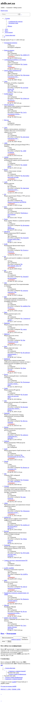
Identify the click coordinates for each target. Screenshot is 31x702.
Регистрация (11, 633)
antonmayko (11, 228)
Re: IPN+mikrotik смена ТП (15, 264)
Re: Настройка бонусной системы (18, 176)
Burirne (10, 410)
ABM (5, 143)
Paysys (6, 374)
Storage (6, 461)
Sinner (9, 166)
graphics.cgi (7, 517)
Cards (5, 182)
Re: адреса (24, 329)
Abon (5, 127)
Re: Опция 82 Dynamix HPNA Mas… (18, 238)
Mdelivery (7, 334)
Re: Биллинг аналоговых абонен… (18, 407)
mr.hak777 (10, 528)
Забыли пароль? (16, 639)
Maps (5, 312)
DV (5, 194)
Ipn (5, 256)
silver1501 (10, 628)
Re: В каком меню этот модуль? (18, 395)
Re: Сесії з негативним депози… (17, 113)
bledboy (10, 355)
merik (9, 385)
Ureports (6, 486)
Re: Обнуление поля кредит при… (18, 75)
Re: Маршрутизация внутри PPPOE (17, 201)
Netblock (6, 441)
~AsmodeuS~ (11, 56)
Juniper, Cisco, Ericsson (10, 617)
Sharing (6, 427)
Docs (5, 206)
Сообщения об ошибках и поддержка (15, 59)
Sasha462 (10, 438)
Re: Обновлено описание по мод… (19, 511)
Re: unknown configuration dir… (18, 435)
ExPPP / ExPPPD (9, 568)
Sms (5, 473)
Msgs (5, 346)
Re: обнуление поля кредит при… (18, 137)
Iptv (5, 270)
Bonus (6, 169)
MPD (5, 580)
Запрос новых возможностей (12, 70)
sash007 (10, 320)
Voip (5, 400)
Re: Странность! (25, 318)
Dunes (6, 219)
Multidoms (7, 359)
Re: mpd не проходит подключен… (17, 587)
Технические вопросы (10, 42)
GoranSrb (10, 556)
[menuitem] (15, 21)
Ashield (6, 157)
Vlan (5, 283)
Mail (5, 296)
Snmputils (7, 413)
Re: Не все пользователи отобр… (17, 612)
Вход (2, 633)
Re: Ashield (24, 165)
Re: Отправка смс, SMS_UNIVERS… (18, 480)
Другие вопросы (9, 104)
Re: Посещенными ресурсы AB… (16, 455)
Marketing (7, 323)
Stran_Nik (10, 90)
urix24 (9, 241)
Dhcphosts (7, 231)
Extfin (5, 244)
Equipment (7, 545)
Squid (5, 449)
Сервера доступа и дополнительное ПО (15, 560)
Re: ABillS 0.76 (25, 55)
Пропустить (4, 10)
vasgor (9, 542)
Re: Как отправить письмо (16, 341)
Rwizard (6, 531)
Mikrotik (6, 605)
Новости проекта (9, 50)
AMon (6, 503)
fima (9, 216)
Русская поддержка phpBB (8, 686)
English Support (8, 94)
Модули (6, 120)
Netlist (6, 388)
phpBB (14, 682)
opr (2, 665)
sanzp (9, 397)
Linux (5, 81)
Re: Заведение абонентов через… (18, 188)
